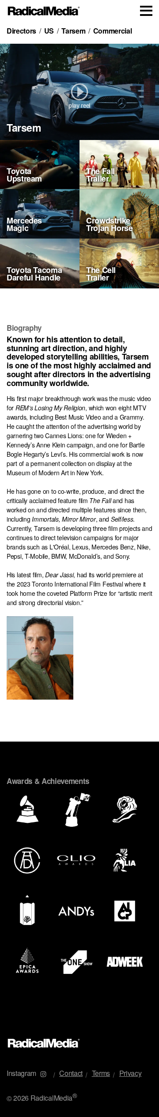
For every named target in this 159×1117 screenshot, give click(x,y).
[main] (79, 524)
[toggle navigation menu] (146, 11)
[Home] (44, 11)
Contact (71, 1073)
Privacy (130, 1073)
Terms (101, 1073)
